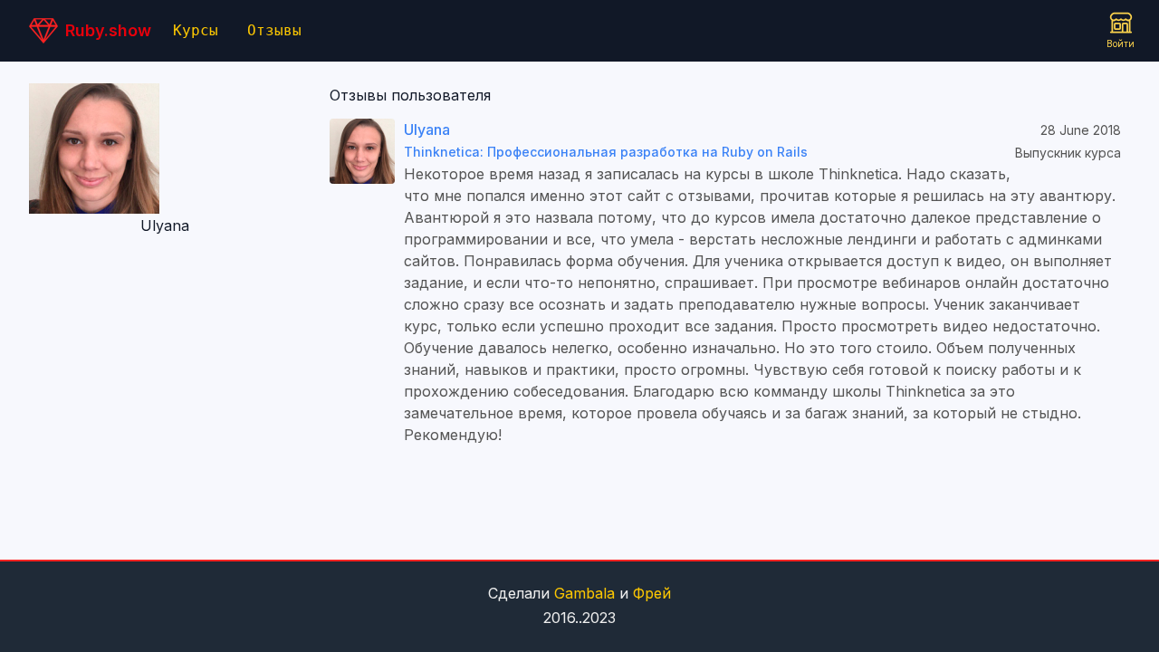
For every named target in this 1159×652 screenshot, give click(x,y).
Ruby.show (108, 30)
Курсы (195, 30)
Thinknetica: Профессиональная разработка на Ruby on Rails (606, 151)
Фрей (652, 593)
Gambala (584, 593)
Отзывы (274, 30)
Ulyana (427, 129)
